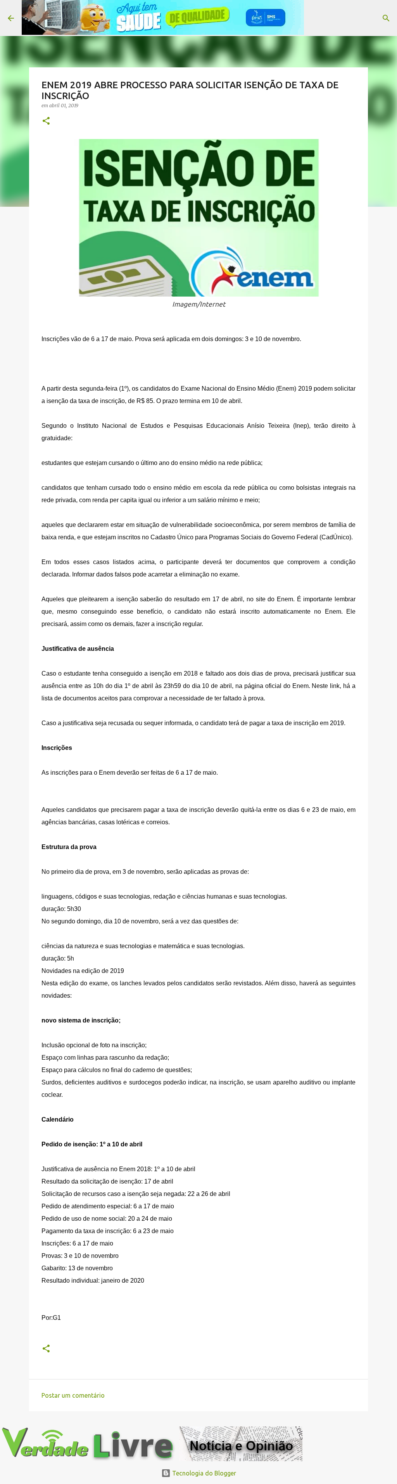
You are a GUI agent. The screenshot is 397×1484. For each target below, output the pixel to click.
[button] (46, 121)
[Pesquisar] (314, 18)
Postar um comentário (73, 1395)
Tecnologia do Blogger (203, 1473)
